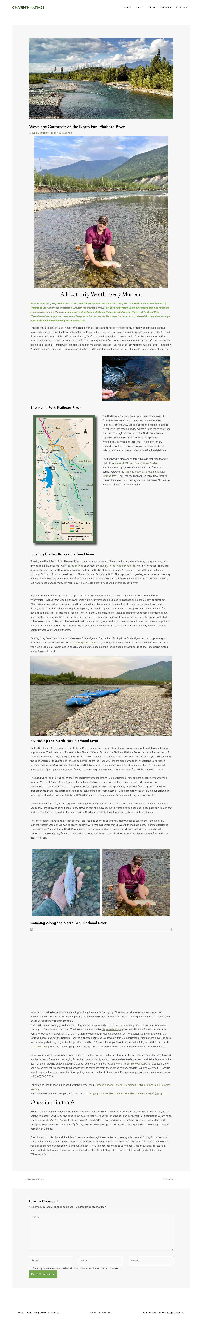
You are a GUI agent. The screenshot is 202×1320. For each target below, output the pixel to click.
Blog (152, 7)
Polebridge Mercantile (84, 642)
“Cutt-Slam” (60, 1120)
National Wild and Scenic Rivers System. (137, 463)
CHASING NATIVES (28, 7)
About (140, 7)
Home (127, 7)
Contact (181, 7)
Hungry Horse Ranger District (116, 565)
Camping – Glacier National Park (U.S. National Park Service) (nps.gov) (126, 1093)
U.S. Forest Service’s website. (134, 1063)
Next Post (170, 1179)
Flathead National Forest (138, 471)
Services (165, 7)
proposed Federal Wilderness (50, 311)
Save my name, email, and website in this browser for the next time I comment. (76, 1268)
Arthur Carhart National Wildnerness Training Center (75, 307)
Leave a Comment (39, 132)
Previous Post (34, 1179)
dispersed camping (112, 1029)
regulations (77, 565)
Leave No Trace (38, 1046)
